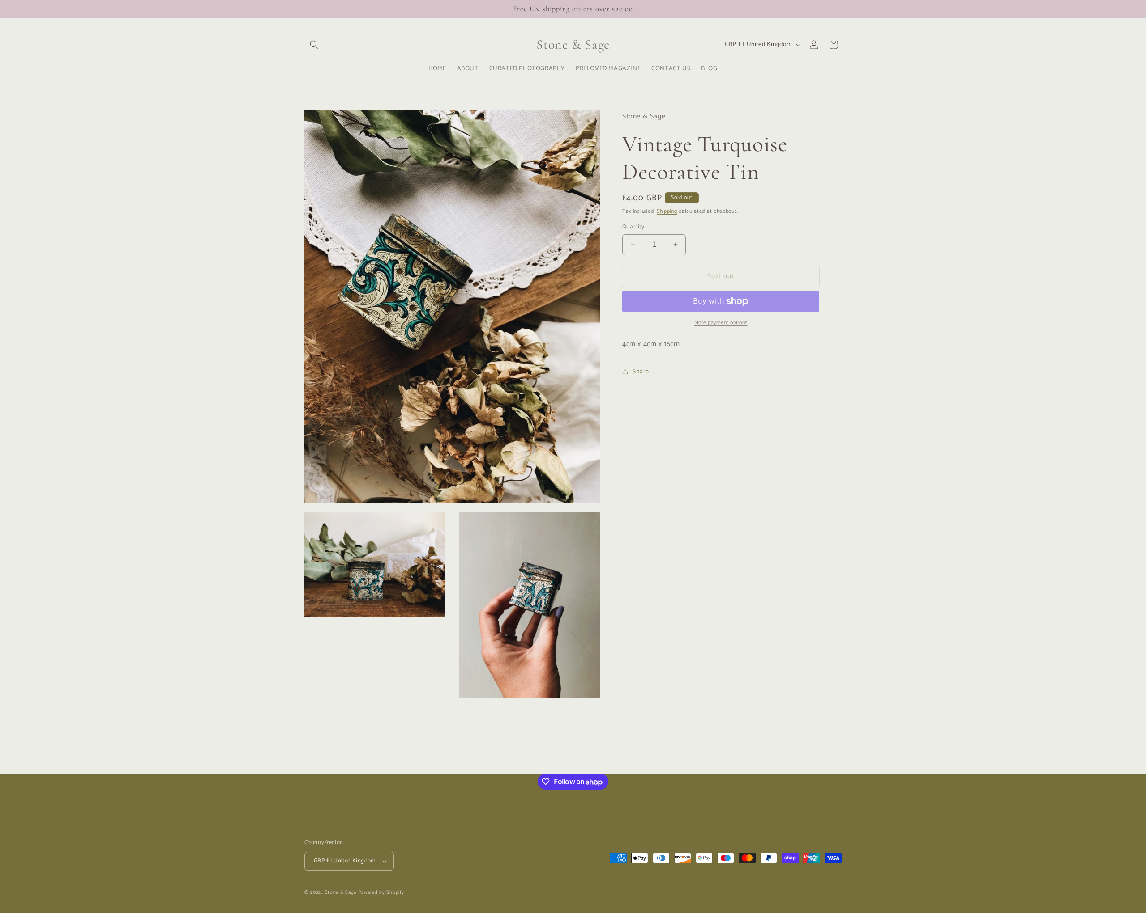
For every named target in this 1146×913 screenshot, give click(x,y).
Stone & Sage (341, 892)
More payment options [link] (721, 323)
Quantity (633, 227)
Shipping (667, 211)
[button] (314, 45)
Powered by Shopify (381, 892)
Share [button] (641, 372)
